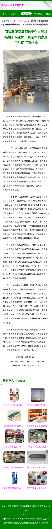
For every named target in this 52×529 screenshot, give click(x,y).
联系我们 (38, 14)
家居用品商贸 (40, 519)
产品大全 (26, 14)
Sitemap (44, 523)
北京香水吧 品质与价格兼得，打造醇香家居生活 (24, 447)
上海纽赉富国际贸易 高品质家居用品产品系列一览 (25, 426)
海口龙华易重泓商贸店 (12, 5)
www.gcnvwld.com (26, 519)
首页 (5, 14)
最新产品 (8, 380)
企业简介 (14, 14)
